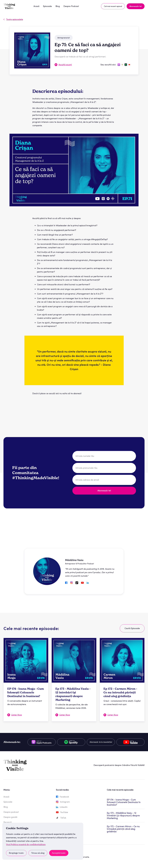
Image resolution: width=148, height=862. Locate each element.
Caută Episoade (132, 628)
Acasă (36, 6)
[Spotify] (71, 742)
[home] (9, 6)
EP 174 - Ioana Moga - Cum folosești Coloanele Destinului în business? (123, 802)
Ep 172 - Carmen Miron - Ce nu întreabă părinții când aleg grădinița (123, 829)
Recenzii (7, 822)
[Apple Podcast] (42, 742)
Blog (58, 6)
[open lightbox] (32, 50)
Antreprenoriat (63, 38)
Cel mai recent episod (113, 6)
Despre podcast (11, 812)
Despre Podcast (71, 6)
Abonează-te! (135, 6)
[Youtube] (130, 742)
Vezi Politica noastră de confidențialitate (26, 844)
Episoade (47, 6)
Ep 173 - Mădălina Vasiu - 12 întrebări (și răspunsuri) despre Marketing (123, 815)
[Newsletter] (101, 742)
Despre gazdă (10, 817)
